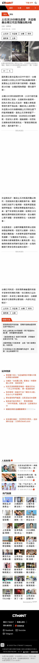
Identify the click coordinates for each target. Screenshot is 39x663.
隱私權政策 (8, 658)
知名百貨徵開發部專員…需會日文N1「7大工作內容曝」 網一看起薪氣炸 (20, 387)
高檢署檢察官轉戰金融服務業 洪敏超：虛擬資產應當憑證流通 (6, 544)
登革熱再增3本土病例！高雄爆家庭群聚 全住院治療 (19, 531)
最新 (11, 8)
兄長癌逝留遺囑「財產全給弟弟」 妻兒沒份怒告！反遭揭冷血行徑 (7, 518)
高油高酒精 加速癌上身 (30, 557)
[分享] (2, 645)
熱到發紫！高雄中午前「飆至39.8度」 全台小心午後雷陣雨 (21, 393)
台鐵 (22, 33)
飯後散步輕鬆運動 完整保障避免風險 (18, 571)
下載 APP (29, 3)
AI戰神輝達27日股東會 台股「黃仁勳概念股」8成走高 (19, 344)
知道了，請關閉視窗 (31, 652)
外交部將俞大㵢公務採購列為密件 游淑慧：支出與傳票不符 (18, 350)
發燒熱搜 (20, 625)
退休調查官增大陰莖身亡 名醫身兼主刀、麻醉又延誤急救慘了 (18, 584)
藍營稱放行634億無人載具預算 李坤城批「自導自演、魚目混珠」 (7, 597)
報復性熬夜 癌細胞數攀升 (16, 409)
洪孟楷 (14, 33)
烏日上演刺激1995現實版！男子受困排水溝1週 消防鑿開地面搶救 (19, 331)
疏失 (29, 33)
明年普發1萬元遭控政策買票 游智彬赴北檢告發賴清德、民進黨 (31, 571)
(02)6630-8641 (25, 419)
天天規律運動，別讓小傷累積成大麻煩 (18, 518)
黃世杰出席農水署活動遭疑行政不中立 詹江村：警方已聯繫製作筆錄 (6, 557)
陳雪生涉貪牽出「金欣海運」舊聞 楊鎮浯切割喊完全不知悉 (7, 505)
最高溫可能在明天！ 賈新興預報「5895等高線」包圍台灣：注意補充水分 (21, 403)
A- (10, 70)
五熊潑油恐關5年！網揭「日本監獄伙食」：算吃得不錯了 (31, 597)
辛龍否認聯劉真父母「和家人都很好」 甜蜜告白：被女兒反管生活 (7, 571)
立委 (13, 38)
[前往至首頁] (7, 3)
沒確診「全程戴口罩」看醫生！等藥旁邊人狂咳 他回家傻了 (21, 381)
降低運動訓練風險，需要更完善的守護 (6, 584)
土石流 (5, 33)
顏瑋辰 (8, 26)
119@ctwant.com (22, 421)
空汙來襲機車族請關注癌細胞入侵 (30, 584)
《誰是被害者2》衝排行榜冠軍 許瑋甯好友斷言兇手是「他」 (19, 337)
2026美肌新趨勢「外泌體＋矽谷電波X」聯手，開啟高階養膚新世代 (30, 531)
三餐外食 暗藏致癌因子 (30, 505)
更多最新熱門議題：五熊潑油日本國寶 (21, 397)
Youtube (22, 630)
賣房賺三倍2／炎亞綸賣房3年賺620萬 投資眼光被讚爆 (22, 376)
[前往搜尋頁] (36, 3)
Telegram (9, 634)
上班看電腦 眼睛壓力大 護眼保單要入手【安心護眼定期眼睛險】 (6, 531)
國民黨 (5, 38)
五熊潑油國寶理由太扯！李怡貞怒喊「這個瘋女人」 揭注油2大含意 (19, 557)
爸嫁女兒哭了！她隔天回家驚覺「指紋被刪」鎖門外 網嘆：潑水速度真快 (18, 597)
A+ (4, 70)
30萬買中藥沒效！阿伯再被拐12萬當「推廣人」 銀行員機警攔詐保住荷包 (19, 505)
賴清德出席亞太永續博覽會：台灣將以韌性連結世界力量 (30, 518)
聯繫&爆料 (21, 622)
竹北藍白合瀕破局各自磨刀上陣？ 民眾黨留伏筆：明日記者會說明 (30, 544)
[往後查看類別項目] (34, 8)
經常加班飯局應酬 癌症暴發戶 (18, 544)
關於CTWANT (8, 622)
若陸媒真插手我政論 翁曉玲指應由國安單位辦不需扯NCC (19, 325)
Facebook (9, 630)
